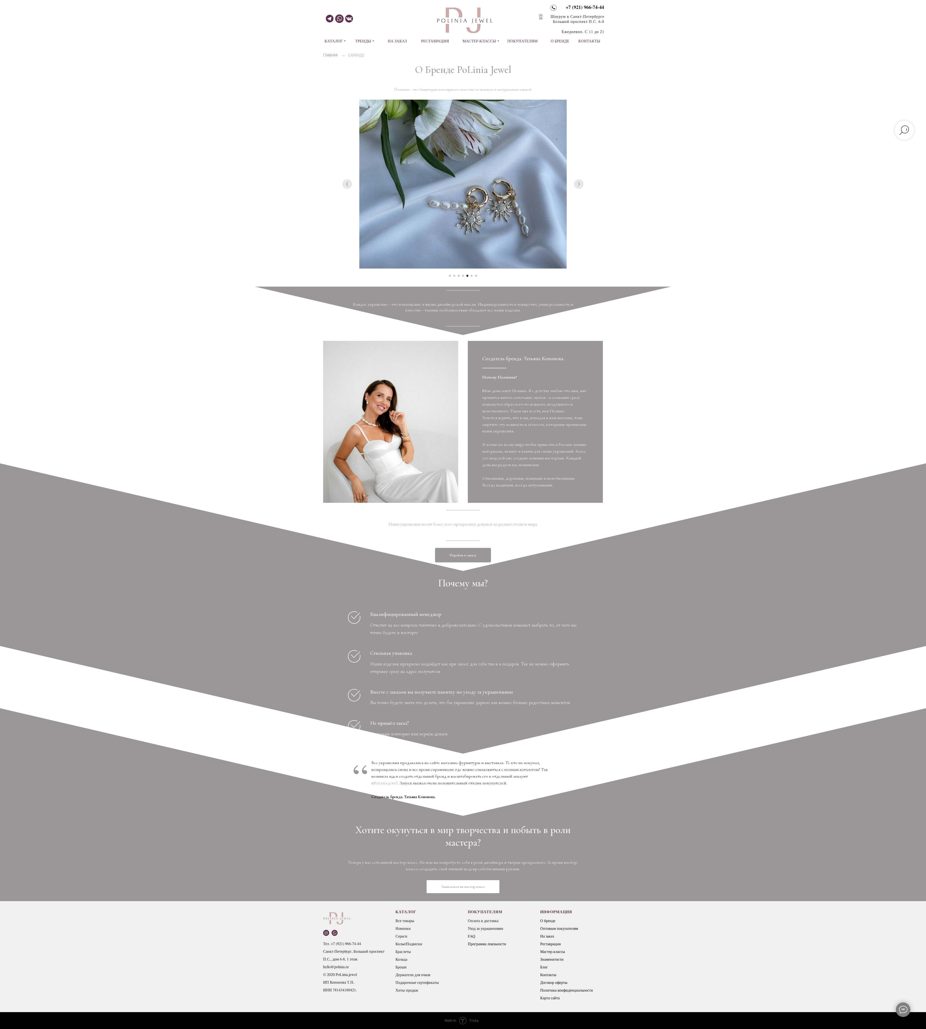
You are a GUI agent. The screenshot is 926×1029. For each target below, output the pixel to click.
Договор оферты (553, 982)
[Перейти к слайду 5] (467, 276)
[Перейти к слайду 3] (459, 276)
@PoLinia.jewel (384, 783)
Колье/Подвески (408, 943)
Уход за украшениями (485, 928)
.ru (347, 966)
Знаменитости (552, 959)
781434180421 (344, 989)
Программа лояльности (487, 943)
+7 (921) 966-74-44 (585, 7)
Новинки (403, 928)
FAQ (471, 936)
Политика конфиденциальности (566, 990)
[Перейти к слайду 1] (450, 276)
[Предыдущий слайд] (347, 184)
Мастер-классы (552, 951)
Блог (544, 966)
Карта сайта (550, 997)
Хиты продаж (406, 990)
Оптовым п (549, 928)
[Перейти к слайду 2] (454, 276)
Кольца (401, 959)
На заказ (547, 936)
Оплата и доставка (483, 920)
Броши (401, 966)
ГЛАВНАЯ (330, 55)
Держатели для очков (412, 974)
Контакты (548, 974)
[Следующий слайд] (579, 184)
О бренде (547, 920)
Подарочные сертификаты (417, 982)
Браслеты (403, 951)
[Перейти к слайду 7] (476, 276)
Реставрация (550, 943)
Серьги (401, 936)
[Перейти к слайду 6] (472, 276)
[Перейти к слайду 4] (463, 276)
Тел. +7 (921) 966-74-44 (342, 943)
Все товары (404, 920)
